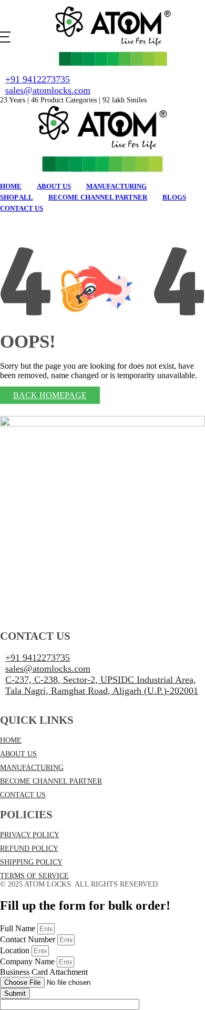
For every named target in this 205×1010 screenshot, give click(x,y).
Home (11, 186)
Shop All (16, 197)
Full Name (18, 928)
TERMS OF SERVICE (34, 876)
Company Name (28, 961)
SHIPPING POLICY (31, 862)
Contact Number (28, 939)
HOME (11, 740)
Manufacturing (116, 186)
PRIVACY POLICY (29, 835)
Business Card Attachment (44, 971)
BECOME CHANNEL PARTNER (51, 781)
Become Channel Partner (97, 197)
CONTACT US (23, 795)
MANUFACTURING (32, 768)
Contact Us (21, 208)
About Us (54, 186)
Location (16, 950)
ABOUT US (18, 754)
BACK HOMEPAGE (50, 395)
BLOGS (174, 197)
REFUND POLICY (29, 848)
